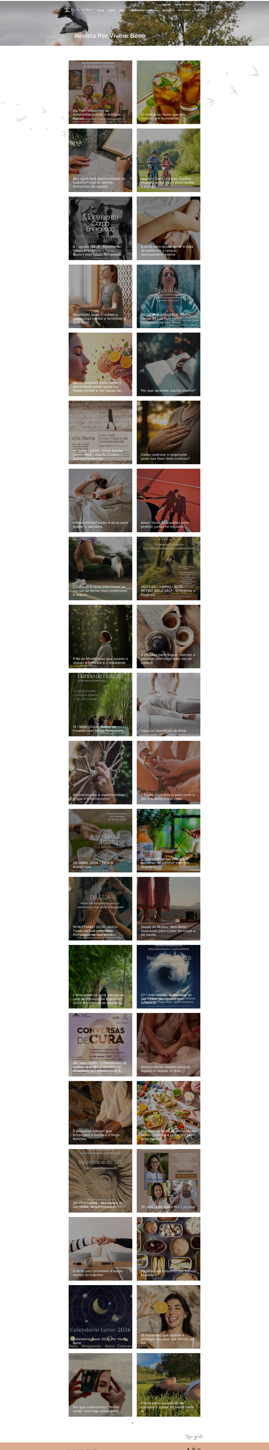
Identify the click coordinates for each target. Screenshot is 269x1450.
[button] (111, 10)
